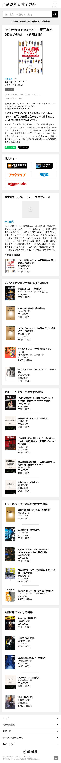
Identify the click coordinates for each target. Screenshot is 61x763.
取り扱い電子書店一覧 (13, 737)
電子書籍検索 (9, 724)
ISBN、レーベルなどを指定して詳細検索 (31, 21)
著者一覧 (7, 731)
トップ (6, 718)
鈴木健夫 (8, 78)
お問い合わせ (9, 744)
